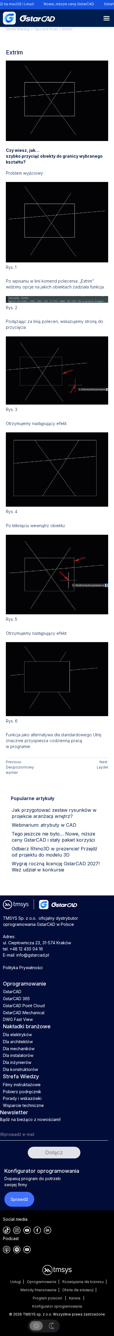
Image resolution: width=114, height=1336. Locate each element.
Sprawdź (19, 1199)
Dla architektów (18, 1041)
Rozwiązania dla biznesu (83, 1282)
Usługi (15, 1282)
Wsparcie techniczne (23, 1105)
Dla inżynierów (17, 1062)
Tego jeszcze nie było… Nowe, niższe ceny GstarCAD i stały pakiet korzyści (53, 837)
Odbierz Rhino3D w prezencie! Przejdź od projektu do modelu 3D (54, 852)
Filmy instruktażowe (22, 1084)
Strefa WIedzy (18, 29)
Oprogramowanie (41, 1282)
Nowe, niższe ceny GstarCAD (66, 4)
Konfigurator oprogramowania (57, 1306)
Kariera (75, 1298)
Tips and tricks (46, 29)
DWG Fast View (18, 1019)
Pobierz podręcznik (22, 1091)
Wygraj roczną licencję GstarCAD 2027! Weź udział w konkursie (56, 867)
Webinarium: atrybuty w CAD (44, 825)
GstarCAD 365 (16, 998)
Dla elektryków (17, 1034)
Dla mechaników (18, 1048)
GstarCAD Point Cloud (24, 1005)
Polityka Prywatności (23, 967)
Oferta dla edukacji (78, 1290)
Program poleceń (48, 1298)
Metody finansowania (38, 1290)
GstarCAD (12, 991)
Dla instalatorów (18, 1055)
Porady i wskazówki (22, 1098)
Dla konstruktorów (20, 1069)
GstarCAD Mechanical (23, 1012)
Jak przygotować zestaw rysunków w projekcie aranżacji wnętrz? (54, 813)
